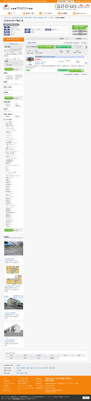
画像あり (8, 116)
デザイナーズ (10, 127)
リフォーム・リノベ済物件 (25, 385)
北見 (42, 62)
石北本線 (37, 62)
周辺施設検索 (39, 388)
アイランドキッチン (12, 158)
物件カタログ (7, 390)
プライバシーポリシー (10, 383)
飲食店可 (9, 200)
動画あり (17, 116)
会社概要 (6, 381)
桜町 (79, 355)
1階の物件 (9, 184)
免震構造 (9, 209)
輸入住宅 (9, 223)
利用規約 (6, 385)
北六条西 (38, 355)
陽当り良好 (9, 123)
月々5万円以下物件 (23, 378)
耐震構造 (9, 210)
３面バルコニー (10, 146)
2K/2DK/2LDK (9, 77)
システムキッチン (11, 154)
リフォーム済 (10, 128)
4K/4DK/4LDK (9, 78)
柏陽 (26, 373)
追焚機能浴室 (10, 160)
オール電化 (9, 141)
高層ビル (9, 195)
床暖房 (8, 163)
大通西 (25, 355)
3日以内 (8, 106)
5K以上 (17, 78)
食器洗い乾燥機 (10, 153)
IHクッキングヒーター (12, 151)
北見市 (39, 63)
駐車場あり (9, 191)
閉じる (86, 397)
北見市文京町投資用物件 (49, 56)
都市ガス (9, 224)
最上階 (8, 186)
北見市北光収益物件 (10, 340)
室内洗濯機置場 (10, 212)
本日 (16, 104)
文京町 (42, 63)
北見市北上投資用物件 (10, 313)
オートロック (10, 174)
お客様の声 (39, 383)
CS (7, 167)
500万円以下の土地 (23, 381)
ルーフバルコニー (11, 139)
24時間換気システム (12, 142)
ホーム (6, 378)
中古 (19, 59)
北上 (52, 355)
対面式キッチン (10, 156)
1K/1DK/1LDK (18, 75)
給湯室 (8, 214)
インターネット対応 (12, 172)
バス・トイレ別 (10, 205)
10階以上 (9, 181)
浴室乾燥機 (9, 161)
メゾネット (9, 134)
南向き (8, 188)
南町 (25, 358)
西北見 (22, 373)
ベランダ (9, 135)
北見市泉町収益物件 (10, 259)
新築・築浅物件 (22, 383)
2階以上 (8, 179)
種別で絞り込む (14, 43)
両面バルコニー (10, 148)
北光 (11, 358)
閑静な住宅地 (10, 125)
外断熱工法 (9, 221)
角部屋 (8, 189)
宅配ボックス (10, 177)
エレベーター (10, 196)
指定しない (9, 59)
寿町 (65, 355)
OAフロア (9, 217)
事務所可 (9, 198)
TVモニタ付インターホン (13, 175)
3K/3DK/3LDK (18, 77)
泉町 (11, 355)
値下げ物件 (9, 65)
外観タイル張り (10, 149)
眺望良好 (9, 132)
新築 (15, 59)
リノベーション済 (11, 130)
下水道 (8, 226)
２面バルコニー (10, 144)
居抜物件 (9, 202)
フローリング (10, 207)
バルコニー (9, 137)
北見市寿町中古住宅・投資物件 (12, 286)
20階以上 (9, 182)
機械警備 (9, 216)
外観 (28, 51)
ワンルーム (9, 75)
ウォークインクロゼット (13, 165)
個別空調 (9, 203)
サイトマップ (7, 388)
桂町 (38, 358)
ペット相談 (9, 121)
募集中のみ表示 (32, 42)
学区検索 (38, 378)
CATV (8, 170)
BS (7, 168)
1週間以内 (18, 106)
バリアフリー (10, 219)
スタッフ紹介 (39, 385)
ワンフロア (9, 193)
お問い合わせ (39, 381)
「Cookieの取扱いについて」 (18, 398)
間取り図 (31, 51)
